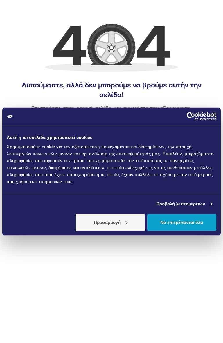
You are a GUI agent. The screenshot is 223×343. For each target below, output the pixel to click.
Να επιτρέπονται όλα (181, 222)
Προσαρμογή (107, 222)
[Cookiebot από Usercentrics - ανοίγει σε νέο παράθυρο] (191, 116)
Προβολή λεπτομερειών (180, 203)
